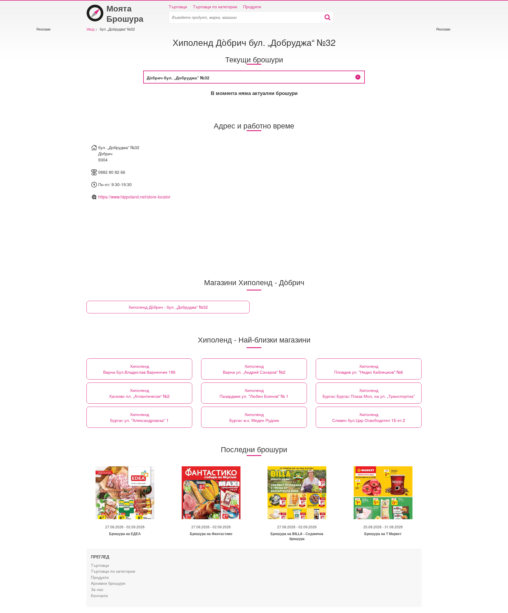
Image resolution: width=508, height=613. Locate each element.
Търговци (178, 6)
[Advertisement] (54, 119)
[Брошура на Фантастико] (211, 492)
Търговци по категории (215, 6)
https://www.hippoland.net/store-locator (134, 197)
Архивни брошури (108, 583)
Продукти (252, 6)
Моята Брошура (124, 13)
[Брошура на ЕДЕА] (125, 492)
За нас (97, 589)
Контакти (99, 595)
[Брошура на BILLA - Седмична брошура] (297, 492)
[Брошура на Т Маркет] (383, 492)
